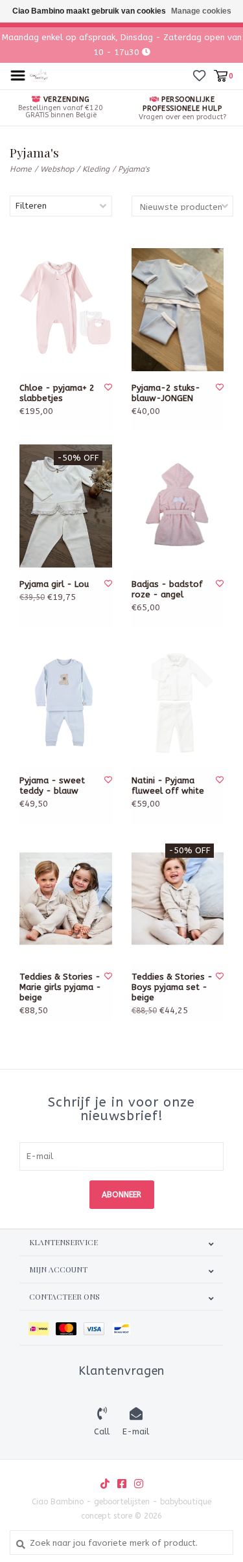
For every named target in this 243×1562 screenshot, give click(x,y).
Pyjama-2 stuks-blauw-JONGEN (166, 393)
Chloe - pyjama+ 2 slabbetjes (57, 393)
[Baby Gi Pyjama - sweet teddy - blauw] (65, 702)
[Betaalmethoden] (42, 1328)
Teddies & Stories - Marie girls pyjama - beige (60, 987)
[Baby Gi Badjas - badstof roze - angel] (178, 506)
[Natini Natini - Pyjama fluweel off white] (178, 702)
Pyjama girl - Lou (54, 584)
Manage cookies (201, 11)
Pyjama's (134, 169)
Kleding (96, 169)
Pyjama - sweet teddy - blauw (52, 785)
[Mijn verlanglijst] (199, 75)
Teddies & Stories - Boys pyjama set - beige (172, 987)
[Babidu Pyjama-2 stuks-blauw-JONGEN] (178, 309)
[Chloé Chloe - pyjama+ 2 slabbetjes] (65, 309)
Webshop (57, 169)
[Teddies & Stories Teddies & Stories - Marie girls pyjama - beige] (65, 898)
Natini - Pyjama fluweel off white (168, 785)
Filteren (31, 206)
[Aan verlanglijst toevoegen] (108, 387)
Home (21, 169)
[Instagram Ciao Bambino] (139, 1483)
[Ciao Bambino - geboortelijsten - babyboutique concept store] (39, 75)
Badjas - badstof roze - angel (167, 589)
